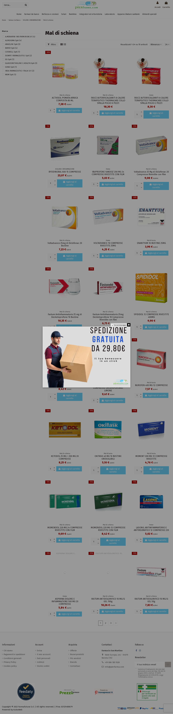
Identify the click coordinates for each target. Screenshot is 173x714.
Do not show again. (120, 325)
